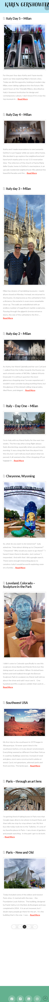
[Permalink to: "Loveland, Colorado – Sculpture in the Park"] (24, 625)
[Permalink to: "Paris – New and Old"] (24, 873)
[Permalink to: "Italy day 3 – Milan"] (24, 240)
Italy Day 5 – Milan (18, 18)
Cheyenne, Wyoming (20, 476)
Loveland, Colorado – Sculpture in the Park (19, 585)
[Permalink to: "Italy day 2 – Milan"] (24, 350)
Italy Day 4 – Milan (18, 114)
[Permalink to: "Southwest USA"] (24, 722)
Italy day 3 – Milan (18, 189)
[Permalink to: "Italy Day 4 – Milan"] (24, 132)
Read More (23, 99)
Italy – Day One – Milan (22, 406)
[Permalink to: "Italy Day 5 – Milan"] (24, 47)
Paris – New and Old (19, 852)
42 (35, 927)
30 (20, 927)
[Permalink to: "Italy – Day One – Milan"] (24, 423)
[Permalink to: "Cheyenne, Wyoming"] (24, 510)
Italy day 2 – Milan (18, 334)
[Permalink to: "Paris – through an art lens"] (24, 799)
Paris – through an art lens (24, 781)
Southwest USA (17, 703)
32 (29, 927)
